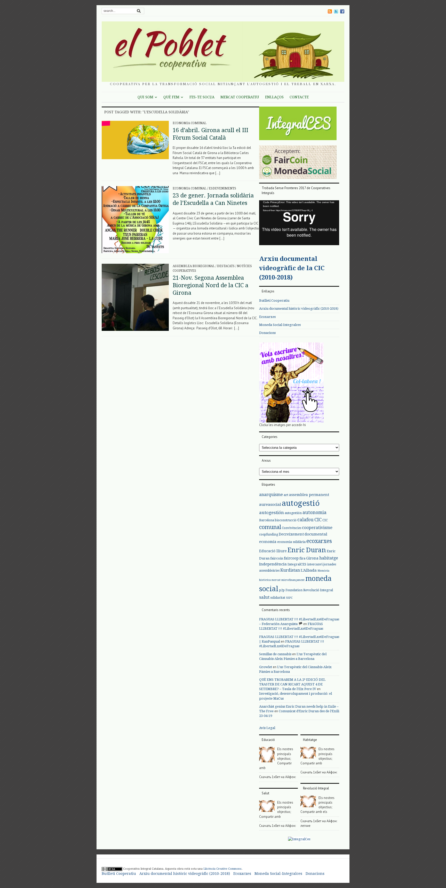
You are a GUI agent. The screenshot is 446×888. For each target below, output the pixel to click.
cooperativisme (317, 527)
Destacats (226, 266)
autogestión (271, 512)
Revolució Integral (318, 590)
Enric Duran (307, 550)
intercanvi (315, 564)
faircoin (276, 558)
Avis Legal (267, 728)
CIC (318, 519)
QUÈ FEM (171, 97)
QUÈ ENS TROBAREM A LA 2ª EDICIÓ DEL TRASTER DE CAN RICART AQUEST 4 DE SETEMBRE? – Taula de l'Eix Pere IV (292, 684)
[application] (299, 222)
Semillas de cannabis (275, 654)
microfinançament (293, 580)
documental (316, 534)
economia (267, 542)
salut (264, 597)
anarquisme (271, 494)
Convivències (291, 528)
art (286, 495)
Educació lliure (273, 551)
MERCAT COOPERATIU (239, 97)
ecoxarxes (319, 541)
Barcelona (266, 520)
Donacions (267, 333)
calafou (305, 519)
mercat (276, 580)
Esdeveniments (222, 188)
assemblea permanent (309, 495)
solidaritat (277, 597)
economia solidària (291, 542)
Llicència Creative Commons (222, 868)
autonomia (314, 512)
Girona (312, 558)
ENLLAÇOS (274, 97)
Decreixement (291, 534)
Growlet (265, 667)
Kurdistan (290, 570)
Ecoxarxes (267, 317)
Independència (273, 564)
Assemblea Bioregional (194, 266)
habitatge (328, 558)
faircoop (291, 558)
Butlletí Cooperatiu (274, 300)
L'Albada (309, 570)
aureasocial (270, 504)
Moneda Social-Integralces (280, 325)
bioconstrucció (286, 520)
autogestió (301, 503)
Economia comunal (189, 123)
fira (302, 558)
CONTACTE (299, 97)
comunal (270, 527)
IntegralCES (297, 564)
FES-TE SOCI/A (201, 97)
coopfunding (268, 534)
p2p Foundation (290, 590)
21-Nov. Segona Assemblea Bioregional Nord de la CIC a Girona (210, 285)
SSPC (289, 597)
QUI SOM (145, 97)
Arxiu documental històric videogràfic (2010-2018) (298, 308)
